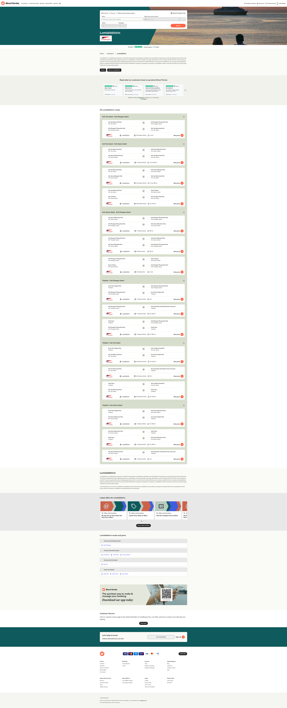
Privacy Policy (148, 682)
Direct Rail (169, 682)
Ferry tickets (103, 672)
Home (102, 53)
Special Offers (49, 3)
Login (146, 663)
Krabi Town (115, 574)
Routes (103, 70)
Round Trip (105, 13)
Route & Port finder (34, 3)
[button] (143, 116)
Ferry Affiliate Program (127, 680)
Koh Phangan (107, 545)
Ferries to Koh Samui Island (111, 550)
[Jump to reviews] (143, 47)
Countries (55, 3)
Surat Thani (125, 574)
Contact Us (169, 665)
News (101, 684)
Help (168, 670)
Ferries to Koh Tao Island (110, 560)
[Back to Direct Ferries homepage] (10, 3)
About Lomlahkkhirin (114, 70)
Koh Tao (105, 564)
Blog (60, 3)
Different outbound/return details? (126, 13)
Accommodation (126, 663)
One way (113, 13)
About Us (102, 680)
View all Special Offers (143, 525)
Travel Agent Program (127, 682)
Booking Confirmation (150, 667)
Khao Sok (106, 574)
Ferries (124, 665)
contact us (142, 700)
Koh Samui (106, 554)
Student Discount (104, 686)
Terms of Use (148, 684)
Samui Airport (126, 554)
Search (178, 25)
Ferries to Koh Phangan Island (112, 541)
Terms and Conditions (150, 686)
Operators (42, 3)
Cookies (147, 680)
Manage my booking (149, 665)
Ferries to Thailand (109, 569)
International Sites (104, 682)
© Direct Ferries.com (104, 697)
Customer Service (171, 667)
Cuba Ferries (170, 680)
